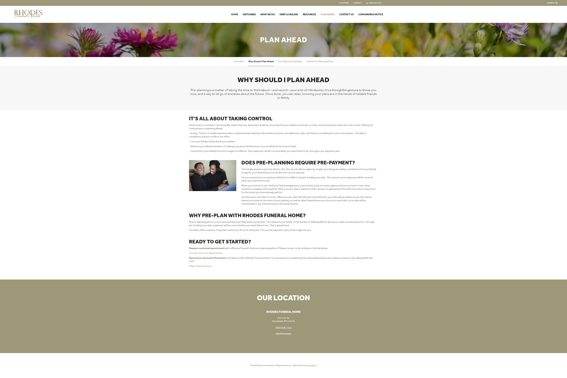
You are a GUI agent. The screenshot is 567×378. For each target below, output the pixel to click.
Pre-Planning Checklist (290, 61)
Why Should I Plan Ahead (261, 61)
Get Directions (283, 333)
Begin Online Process (200, 265)
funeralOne (312, 365)
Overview (239, 61)
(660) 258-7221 (283, 327)
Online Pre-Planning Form (319, 61)
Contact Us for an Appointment (206, 253)
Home (234, 14)
